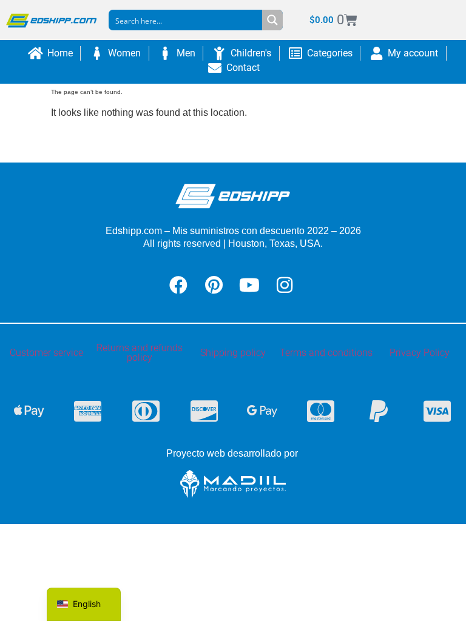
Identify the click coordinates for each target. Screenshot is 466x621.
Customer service (46, 352)
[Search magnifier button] (272, 20)
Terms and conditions (326, 352)
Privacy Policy (420, 352)
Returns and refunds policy (139, 352)
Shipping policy (233, 352)
